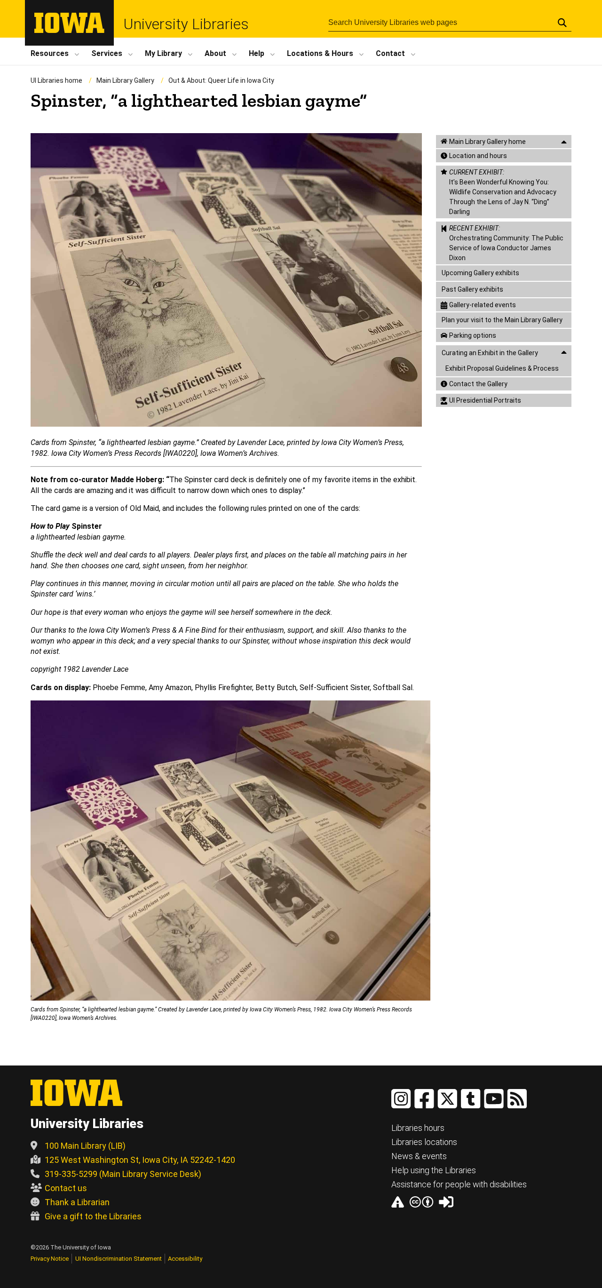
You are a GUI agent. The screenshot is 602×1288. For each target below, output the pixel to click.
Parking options (472, 335)
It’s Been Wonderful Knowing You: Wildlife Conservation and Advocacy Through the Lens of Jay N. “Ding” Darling (502, 191)
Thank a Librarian (77, 1202)
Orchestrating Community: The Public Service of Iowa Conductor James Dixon (506, 243)
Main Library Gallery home (487, 141)
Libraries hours (417, 1128)
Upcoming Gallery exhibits (480, 273)
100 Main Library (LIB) (85, 1146)
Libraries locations (424, 1142)
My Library (163, 53)
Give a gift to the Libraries (93, 1216)
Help (256, 53)
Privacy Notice (50, 1258)
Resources (50, 53)
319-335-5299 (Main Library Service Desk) (123, 1174)
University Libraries (186, 24)
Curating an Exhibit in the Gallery (490, 353)
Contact (390, 53)
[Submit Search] (562, 22)
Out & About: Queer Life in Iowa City (221, 80)
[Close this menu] (563, 142)
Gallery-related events (482, 305)
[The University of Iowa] (69, 30)
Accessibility (185, 1258)
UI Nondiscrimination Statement (118, 1258)
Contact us (66, 1188)
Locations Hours (320, 53)
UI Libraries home (56, 80)
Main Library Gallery (125, 80)
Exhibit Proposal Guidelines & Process (502, 368)
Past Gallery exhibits (472, 289)
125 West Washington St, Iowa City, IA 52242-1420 (140, 1160)
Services (106, 53)
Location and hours (478, 155)
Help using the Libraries (433, 1170)
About (215, 53)
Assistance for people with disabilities (459, 1184)
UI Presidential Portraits (485, 400)
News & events (419, 1156)
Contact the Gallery (478, 384)
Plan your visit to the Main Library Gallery (502, 320)
